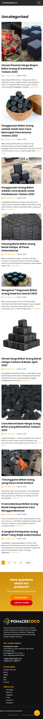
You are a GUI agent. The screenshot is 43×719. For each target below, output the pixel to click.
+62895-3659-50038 (11, 659)
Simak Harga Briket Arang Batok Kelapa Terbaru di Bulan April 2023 (21, 362)
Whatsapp (9, 690)
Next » (28, 563)
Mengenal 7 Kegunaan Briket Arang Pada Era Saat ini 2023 (19, 292)
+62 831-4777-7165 (10, 661)
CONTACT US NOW (21, 603)
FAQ (5, 680)
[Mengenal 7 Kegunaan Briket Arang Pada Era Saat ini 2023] (22, 278)
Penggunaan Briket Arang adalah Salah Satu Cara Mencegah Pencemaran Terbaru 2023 (18, 130)
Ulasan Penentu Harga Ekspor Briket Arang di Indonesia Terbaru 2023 (20, 69)
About (6, 672)
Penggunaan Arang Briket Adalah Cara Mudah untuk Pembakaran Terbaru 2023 (18, 191)
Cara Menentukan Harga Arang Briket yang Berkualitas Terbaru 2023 (21, 427)
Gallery (6, 675)
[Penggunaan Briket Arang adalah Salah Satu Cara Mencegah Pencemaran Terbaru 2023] (22, 106)
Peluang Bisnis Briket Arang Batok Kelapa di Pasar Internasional (18, 247)
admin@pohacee (9, 76)
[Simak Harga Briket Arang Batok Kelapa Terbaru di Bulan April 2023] (22, 335)
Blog (5, 677)
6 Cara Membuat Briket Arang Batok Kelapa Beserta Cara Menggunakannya (20, 507)
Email (8, 698)
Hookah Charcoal (10, 670)
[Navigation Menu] (39, 2)
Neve (2, 711)
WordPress (18, 711)
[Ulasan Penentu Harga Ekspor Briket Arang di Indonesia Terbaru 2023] (22, 42)
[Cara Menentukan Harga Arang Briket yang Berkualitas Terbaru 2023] (22, 402)
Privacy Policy (13, 715)
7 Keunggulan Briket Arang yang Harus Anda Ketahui (18, 481)
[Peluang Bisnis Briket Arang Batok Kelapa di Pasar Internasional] (22, 227)
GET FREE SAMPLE (21, 597)
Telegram (9, 695)
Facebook (9, 700)
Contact (6, 682)
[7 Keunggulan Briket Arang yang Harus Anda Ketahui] (22, 463)
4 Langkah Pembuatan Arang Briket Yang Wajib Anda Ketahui (21, 533)
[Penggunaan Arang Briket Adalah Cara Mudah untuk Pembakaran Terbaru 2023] (22, 170)
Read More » (34, 87)
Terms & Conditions (28, 715)
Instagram (9, 703)
